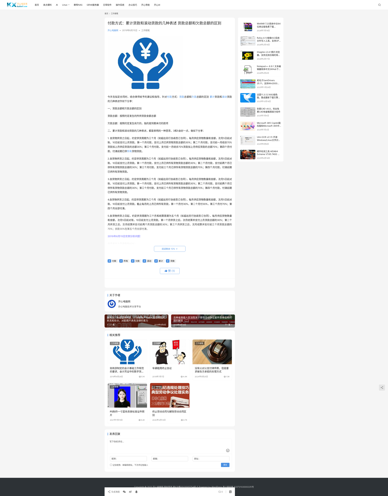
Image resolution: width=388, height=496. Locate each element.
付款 (169, 96)
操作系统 (120, 4)
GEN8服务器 (93, 4)
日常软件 (107, 4)
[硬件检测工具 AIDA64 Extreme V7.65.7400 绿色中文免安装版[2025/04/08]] (247, 154)
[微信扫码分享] (124, 491)
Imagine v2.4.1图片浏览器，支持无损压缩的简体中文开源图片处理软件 (268, 55)
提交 (225, 465)
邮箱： (156, 458)
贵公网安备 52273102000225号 (238, 487)
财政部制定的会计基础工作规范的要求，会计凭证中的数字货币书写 (127, 370)
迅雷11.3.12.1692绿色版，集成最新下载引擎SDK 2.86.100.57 (267, 97)
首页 (37, 4)
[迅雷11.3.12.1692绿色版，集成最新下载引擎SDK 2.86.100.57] (247, 98)
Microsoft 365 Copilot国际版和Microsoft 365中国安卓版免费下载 (269, 126)
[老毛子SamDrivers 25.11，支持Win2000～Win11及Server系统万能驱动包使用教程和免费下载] (247, 83)
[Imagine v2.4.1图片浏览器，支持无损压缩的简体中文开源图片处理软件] (247, 55)
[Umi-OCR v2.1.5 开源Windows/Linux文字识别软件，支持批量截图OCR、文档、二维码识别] (247, 140)
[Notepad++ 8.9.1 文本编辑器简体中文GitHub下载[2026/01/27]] (247, 69)
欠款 (194, 96)
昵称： (115, 458)
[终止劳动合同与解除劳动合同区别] (169, 395)
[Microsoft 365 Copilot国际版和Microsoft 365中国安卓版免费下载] (247, 126)
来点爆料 (47, 4)
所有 (129, 151)
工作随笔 (145, 30)
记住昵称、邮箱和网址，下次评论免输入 (130, 465)
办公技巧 (133, 4)
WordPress (216, 487)
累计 (212, 96)
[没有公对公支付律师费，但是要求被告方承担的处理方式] (212, 352)
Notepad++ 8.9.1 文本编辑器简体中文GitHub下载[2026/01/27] (269, 69)
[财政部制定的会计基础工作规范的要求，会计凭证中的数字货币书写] (127, 352)
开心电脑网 (113, 30)
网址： (197, 458)
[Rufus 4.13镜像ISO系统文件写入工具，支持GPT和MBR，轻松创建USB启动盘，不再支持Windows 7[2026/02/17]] (247, 41)
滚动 (224, 96)
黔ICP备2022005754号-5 (186, 487)
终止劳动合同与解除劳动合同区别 (169, 413)
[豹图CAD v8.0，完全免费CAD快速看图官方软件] (247, 112)
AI (57, 4)
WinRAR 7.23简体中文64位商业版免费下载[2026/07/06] (269, 26)
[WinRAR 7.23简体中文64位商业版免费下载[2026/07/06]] (247, 27)
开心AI (157, 4)
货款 (181, 96)
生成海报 (115, 491)
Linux (64, 4)
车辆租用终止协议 (162, 368)
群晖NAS (78, 4)
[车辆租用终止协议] (169, 352)
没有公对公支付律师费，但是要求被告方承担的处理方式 (212, 370)
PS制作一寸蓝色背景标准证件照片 (127, 413)
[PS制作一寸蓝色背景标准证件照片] (127, 395)
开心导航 (145, 4)
